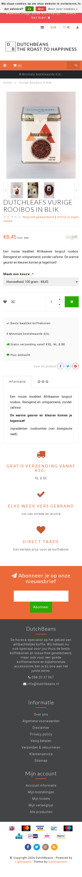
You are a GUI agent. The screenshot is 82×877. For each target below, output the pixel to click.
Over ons (41, 714)
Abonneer (41, 607)
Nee (41, 9)
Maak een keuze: (18, 274)
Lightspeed (23, 861)
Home (7, 82)
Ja (29, 9)
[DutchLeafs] (72, 237)
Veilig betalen (41, 741)
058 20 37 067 (43, 677)
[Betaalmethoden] (12, 828)
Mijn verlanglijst (41, 805)
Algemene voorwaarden (41, 721)
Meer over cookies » (63, 9)
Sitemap (41, 760)
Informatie (17, 381)
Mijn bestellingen (41, 792)
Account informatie (41, 785)
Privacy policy (41, 734)
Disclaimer (41, 727)
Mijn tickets (41, 798)
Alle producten (41, 812)
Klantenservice (41, 754)
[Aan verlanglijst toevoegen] (5, 302)
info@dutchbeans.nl (43, 684)
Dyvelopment (58, 861)
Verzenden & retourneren (41, 747)
